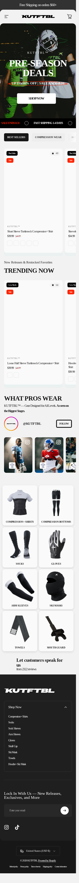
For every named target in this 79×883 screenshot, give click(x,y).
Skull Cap (12, 746)
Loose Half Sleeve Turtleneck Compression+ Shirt (33, 363)
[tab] (16, 137)
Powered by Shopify (47, 860)
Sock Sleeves (14, 728)
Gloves (11, 740)
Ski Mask (12, 752)
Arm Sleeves (14, 734)
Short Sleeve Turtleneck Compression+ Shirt (30, 231)
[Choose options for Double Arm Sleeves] (74, 465)
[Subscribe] (65, 810)
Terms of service (35, 866)
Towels (11, 758)
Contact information (60, 866)
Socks (11, 722)
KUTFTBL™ (13, 226)
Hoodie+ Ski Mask (17, 764)
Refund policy (14, 866)
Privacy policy (24, 866)
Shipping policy (47, 866)
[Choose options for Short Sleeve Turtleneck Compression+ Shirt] (12, 465)
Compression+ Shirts (18, 716)
